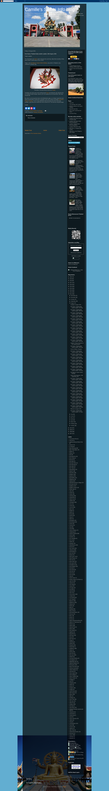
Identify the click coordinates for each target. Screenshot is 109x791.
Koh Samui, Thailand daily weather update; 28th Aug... (77, 316)
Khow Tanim (72, 561)
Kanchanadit (72, 551)
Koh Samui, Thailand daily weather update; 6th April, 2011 (78, 201)
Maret (70, 607)
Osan (70, 636)
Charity (70, 494)
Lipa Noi (71, 591)
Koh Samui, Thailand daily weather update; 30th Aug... (77, 310)
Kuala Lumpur (72, 577)
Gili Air (70, 535)
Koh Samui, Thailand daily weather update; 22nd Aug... (77, 334)
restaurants (61, 99)
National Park (72, 627)
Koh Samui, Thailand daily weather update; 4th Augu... (77, 400)
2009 (71, 429)
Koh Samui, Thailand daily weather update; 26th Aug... (77, 322)
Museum (71, 614)
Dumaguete (71, 520)
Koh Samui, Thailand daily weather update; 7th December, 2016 (78, 176)
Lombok (71, 595)
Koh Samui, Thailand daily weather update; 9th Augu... (77, 385)
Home (45, 130)
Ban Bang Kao (72, 456)
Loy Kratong (72, 597)
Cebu (70, 490)
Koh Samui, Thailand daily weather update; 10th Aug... (77, 382)
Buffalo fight (72, 489)
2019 (71, 278)
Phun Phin (71, 653)
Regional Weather (73, 663)
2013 (71, 290)
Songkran (71, 687)
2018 (71, 280)
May (72, 418)
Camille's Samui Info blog (50, 9)
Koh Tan (71, 572)
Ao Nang (71, 446)
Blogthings (71, 479)
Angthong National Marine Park (76, 442)
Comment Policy (73, 113)
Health (70, 541)
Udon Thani (71, 730)
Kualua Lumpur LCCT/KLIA (75, 579)
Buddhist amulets (73, 487)
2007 (71, 433)
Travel (70, 725)
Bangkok (71, 474)
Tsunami (71, 726)
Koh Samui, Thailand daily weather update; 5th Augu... (77, 397)
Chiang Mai (71, 497)
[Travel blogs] (71, 747)
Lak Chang (71, 584)
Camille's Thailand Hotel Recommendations (74, 124)
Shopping (71, 682)
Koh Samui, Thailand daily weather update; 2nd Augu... (77, 406)
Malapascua (72, 602)
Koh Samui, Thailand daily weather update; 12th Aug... (77, 370)
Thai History (72, 707)
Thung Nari (71, 713)
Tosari (70, 716)
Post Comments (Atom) (36, 133)
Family (70, 523)
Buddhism (71, 485)
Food (70, 528)
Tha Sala (71, 705)
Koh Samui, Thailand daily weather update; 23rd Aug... (77, 331)
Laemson (71, 582)
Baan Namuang (72, 448)
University (71, 733)
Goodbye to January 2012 (78, 149)
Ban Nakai (71, 461)
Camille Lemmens (34, 110)
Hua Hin (71, 546)
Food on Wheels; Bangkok (76, 349)
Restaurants (40, 112)
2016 (71, 284)
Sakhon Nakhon (72, 669)
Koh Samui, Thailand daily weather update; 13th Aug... (77, 367)
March (72, 421)
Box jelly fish (72, 484)
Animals (71, 444)
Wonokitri (71, 738)
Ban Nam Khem (72, 462)
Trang (70, 721)
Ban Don (71, 459)
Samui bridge (72, 674)
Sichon (70, 686)
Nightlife (71, 632)
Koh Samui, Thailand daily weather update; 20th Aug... (77, 340)
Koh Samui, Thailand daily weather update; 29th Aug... (77, 313)
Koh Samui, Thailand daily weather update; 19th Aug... (77, 347)
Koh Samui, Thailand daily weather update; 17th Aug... (77, 355)
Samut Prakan (72, 678)
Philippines (71, 648)
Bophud (71, 481)
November (73, 297)
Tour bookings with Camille (75, 104)
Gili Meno (71, 536)
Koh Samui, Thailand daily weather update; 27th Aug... (77, 319)
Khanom (71, 554)
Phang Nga (71, 646)
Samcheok (71, 671)
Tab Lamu (71, 701)
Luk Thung (71, 599)
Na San (71, 618)
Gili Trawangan (72, 538)
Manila (70, 605)
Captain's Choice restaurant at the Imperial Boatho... (77, 344)
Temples (71, 704)
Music (70, 615)
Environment (72, 522)
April (72, 419)
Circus (70, 503)
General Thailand (73, 533)
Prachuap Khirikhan (73, 658)
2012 (71, 292)
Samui (35, 59)
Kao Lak (71, 553)
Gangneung (71, 531)
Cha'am (71, 492)
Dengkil (71, 510)
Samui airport (72, 673)
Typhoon (71, 728)
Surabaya (71, 697)
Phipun (70, 650)
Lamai (70, 586)
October (73, 299)
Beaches (71, 476)
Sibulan (71, 684)
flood (70, 527)
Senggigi (71, 679)
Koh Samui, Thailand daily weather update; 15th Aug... (77, 361)
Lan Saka (71, 587)
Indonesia (71, 549)
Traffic (70, 720)
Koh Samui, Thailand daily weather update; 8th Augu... (77, 388)
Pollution (71, 656)
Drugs (70, 517)
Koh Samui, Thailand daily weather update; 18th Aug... (77, 351)
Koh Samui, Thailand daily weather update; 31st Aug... (77, 307)
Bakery (70, 453)
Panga (70, 640)
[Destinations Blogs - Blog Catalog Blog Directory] (76, 746)
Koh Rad (71, 568)
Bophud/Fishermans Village (75, 482)
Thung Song (72, 715)
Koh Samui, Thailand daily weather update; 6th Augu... (77, 394)
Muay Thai (71, 610)
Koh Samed (71, 569)
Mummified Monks (73, 612)
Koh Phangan (72, 566)
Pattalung (71, 641)
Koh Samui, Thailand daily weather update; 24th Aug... (77, 328)
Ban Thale (71, 467)
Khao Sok (71, 559)
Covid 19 (71, 507)
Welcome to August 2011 (76, 408)
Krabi (70, 576)
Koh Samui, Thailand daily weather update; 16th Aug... (77, 358)
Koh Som (71, 571)
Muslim (71, 617)
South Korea (72, 691)
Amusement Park (73, 438)
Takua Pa (71, 702)
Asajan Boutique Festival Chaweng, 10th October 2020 (75, 66)
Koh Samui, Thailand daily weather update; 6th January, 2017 (79, 188)
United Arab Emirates (74, 731)
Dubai (70, 518)
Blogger (64, 786)
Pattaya (71, 643)
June (72, 416)
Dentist (70, 512)
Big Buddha (71, 477)
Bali (70, 454)
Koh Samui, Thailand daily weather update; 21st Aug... (77, 337)
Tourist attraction (73, 718)
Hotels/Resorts (72, 545)
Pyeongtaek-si (72, 659)
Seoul (70, 681)
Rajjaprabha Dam (73, 661)
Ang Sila (71, 440)
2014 (71, 288)
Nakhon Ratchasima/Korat (75, 620)
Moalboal (71, 609)
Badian (70, 451)
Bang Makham (72, 469)
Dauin (70, 508)
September (73, 301)
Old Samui (71, 635)
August (72, 303)
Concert (71, 505)
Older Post (62, 130)
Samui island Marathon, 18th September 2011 (77, 376)
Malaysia (71, 604)
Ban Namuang (72, 464)
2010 (71, 427)
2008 (71, 431)
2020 (71, 277)
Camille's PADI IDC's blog (74, 126)
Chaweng (31, 100)
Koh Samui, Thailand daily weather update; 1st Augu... (77, 411)
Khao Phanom (72, 558)
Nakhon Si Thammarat (74, 622)
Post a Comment (31, 117)
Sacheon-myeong (73, 668)
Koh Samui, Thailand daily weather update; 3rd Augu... (77, 403)
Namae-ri (71, 623)
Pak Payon (71, 638)
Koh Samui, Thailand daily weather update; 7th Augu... (77, 391)
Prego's (54, 90)
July (72, 414)
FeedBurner (78, 252)
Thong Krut (71, 712)
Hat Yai (71, 540)
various (71, 734)
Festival (71, 525)
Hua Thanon (72, 548)
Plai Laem (71, 655)
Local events (72, 594)
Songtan (71, 689)
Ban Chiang (71, 458)
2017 (71, 282)
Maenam (71, 600)
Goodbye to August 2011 (76, 304)
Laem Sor (71, 581)
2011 (71, 293)
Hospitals (71, 543)
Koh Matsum (72, 564)
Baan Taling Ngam (73, 449)
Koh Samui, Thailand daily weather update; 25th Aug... (77, 325)
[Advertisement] (45, 125)
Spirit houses (72, 692)
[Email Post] (45, 110)
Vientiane (71, 736)
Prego (26, 100)
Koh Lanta (71, 563)
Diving (70, 513)
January (73, 425)
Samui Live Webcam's (73, 264)
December (73, 295)
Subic (70, 696)
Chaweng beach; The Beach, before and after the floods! (79, 162)
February (73, 423)
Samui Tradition (72, 676)
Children (71, 500)
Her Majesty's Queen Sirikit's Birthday (39, 63)
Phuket (70, 651)
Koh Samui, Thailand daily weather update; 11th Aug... (77, 379)
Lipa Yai (71, 592)
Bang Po (71, 471)
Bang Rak (71, 472)
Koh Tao (71, 574)
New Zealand (72, 630)
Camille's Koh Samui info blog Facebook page (75, 119)
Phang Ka (71, 645)
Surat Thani (71, 699)
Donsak (71, 515)
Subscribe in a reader (76, 255)
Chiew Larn (71, 499)
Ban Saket (71, 466)
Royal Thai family (73, 666)
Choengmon (72, 502)
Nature (70, 628)
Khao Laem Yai (72, 556)
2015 (71, 286)
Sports (70, 694)
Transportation (72, 723)
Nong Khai (71, 633)
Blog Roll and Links (73, 109)
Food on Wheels (72, 530)
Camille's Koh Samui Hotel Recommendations (75, 122)
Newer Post (28, 130)
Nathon (70, 625)
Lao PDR (71, 589)
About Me (71, 102)
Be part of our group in (74, 218)
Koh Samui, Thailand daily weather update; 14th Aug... (77, 364)
